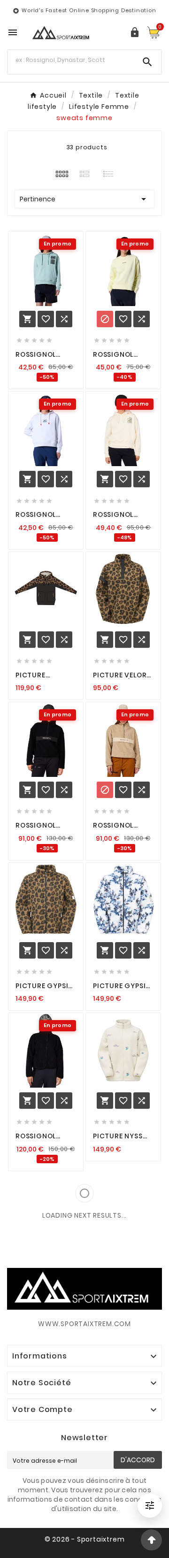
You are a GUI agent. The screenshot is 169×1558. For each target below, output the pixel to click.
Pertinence (84, 199)
